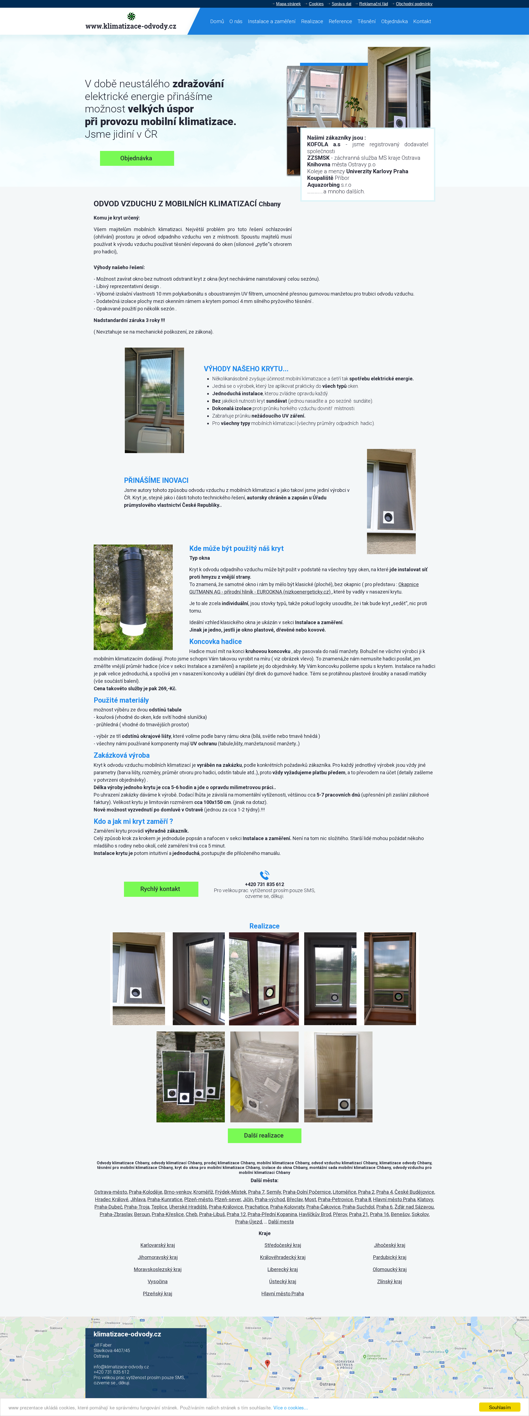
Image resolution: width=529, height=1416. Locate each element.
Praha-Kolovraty (287, 1207)
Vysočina (158, 1281)
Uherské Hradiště (188, 1207)
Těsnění (367, 21)
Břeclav (295, 1199)
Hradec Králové (111, 1199)
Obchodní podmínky (414, 3)
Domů (217, 21)
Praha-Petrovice (335, 1199)
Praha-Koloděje (145, 1192)
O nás (236, 21)
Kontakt (422, 21)
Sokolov (420, 1214)
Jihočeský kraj (389, 1245)
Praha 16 (379, 1214)
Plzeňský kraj (157, 1293)
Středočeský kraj (282, 1245)
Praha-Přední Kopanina (272, 1214)
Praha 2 (366, 1192)
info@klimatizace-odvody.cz (121, 1366)
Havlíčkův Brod (315, 1214)
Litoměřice (344, 1192)
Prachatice (256, 1207)
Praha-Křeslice (168, 1214)
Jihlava (137, 1199)
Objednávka (394, 21)
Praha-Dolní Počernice (307, 1192)
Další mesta (281, 1222)
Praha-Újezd (248, 1222)
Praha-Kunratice (164, 1199)
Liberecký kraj (283, 1269)
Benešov (400, 1214)
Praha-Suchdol (358, 1207)
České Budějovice (414, 1192)
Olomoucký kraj (390, 1269)
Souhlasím (500, 1407)
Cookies (316, 3)
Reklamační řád (373, 3)
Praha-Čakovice (323, 1207)
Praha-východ (270, 1199)
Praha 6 (384, 1207)
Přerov (340, 1214)
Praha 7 (256, 1192)
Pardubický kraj (389, 1257)
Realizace (312, 21)
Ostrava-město (110, 1192)
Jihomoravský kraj (158, 1257)
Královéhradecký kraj (283, 1257)
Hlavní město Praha (394, 1199)
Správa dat (341, 3)
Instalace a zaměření (272, 21)
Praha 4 (384, 1192)
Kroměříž (203, 1192)
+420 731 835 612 (111, 1372)
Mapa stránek (288, 3)
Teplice (159, 1207)
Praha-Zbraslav (116, 1214)
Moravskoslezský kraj (158, 1269)
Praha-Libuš (212, 1214)
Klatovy (425, 1199)
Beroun (142, 1214)
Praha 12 (236, 1214)
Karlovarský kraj (158, 1245)
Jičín (248, 1199)
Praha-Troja (136, 1207)
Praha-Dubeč (108, 1207)
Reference (340, 21)
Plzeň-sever (228, 1199)
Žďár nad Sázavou (414, 1207)
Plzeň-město (198, 1199)
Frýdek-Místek (230, 1192)
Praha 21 (358, 1214)
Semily (273, 1192)
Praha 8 (363, 1199)
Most (310, 1199)
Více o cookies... (290, 1407)
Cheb (191, 1214)
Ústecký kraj (282, 1281)
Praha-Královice (226, 1207)
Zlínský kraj (389, 1281)
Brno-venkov (177, 1192)
